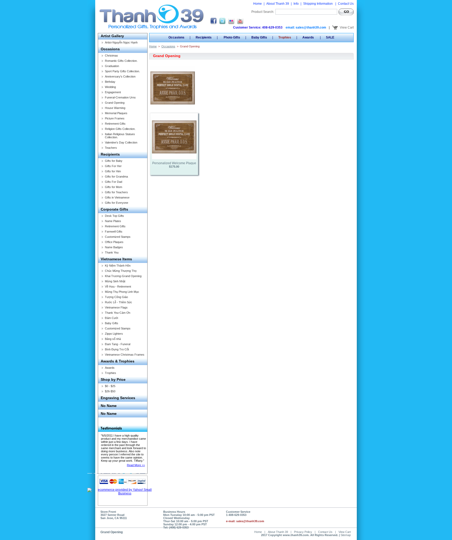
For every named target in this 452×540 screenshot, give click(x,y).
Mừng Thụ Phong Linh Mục (122, 291)
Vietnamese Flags (116, 307)
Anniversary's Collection (120, 76)
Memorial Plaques (116, 113)
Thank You (111, 252)
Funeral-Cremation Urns (120, 97)
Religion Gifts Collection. (120, 128)
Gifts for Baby (113, 160)
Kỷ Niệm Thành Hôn (118, 265)
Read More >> (136, 465)
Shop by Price (113, 379)
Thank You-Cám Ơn (117, 312)
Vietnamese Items (116, 259)
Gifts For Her (113, 166)
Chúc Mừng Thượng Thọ (121, 270)
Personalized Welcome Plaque (174, 163)
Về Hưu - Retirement (118, 286)
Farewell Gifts (113, 231)
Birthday (110, 81)
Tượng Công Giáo (116, 297)
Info (296, 3)
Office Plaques (114, 242)
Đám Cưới (111, 317)
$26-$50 (110, 391)
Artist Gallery (112, 36)
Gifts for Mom (113, 187)
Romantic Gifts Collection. (121, 60)
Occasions (110, 49)
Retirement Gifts (115, 123)
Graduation (112, 66)
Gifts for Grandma (116, 176)
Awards (110, 367)
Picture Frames (115, 118)
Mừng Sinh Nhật (115, 281)
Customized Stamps (118, 236)
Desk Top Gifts (114, 215)
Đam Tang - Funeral (117, 344)
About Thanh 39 (277, 3)
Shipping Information (318, 3)
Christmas (111, 55)
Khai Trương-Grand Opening (123, 276)
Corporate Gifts (114, 209)
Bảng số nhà (113, 338)
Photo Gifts (231, 37)
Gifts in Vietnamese (117, 197)
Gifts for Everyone (116, 202)
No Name (109, 406)
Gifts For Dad (113, 181)
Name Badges (114, 247)
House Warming (115, 107)
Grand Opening (115, 102)
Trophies (110, 372)
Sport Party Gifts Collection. (122, 71)
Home (257, 3)
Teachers (111, 147)
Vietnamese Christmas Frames (124, 354)
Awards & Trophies (117, 361)
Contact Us (346, 3)
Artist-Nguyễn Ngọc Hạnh (121, 42)
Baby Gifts (111, 323)
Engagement (113, 92)
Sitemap (346, 535)
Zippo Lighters (114, 333)
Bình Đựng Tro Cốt (117, 349)
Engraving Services (118, 398)
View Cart (346, 27)
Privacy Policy (303, 531)
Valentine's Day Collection (121, 142)
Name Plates (113, 221)
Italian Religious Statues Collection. (120, 136)
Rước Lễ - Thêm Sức (118, 302)
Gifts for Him (113, 171)
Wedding (110, 87)
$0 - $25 (110, 386)
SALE (330, 37)
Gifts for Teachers (116, 192)
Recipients (110, 154)
